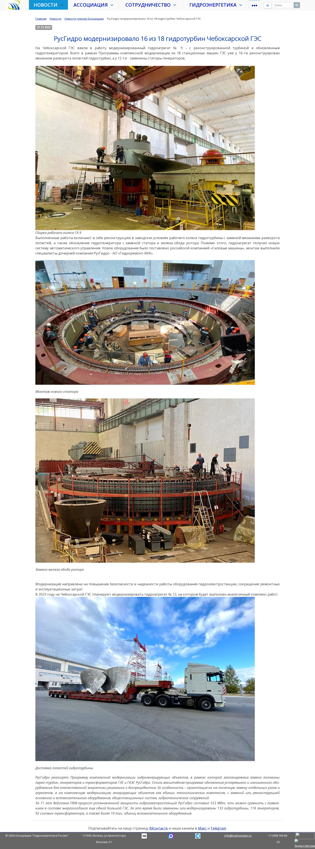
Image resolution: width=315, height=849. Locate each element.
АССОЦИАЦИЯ (92, 4)
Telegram (218, 828)
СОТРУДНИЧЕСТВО (149, 4)
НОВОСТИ (47, 4)
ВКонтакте (158, 828)
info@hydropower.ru (238, 835)
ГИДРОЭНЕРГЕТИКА (214, 4)
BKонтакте (144, 836)
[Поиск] (297, 5)
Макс (202, 828)
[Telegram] (171, 835)
